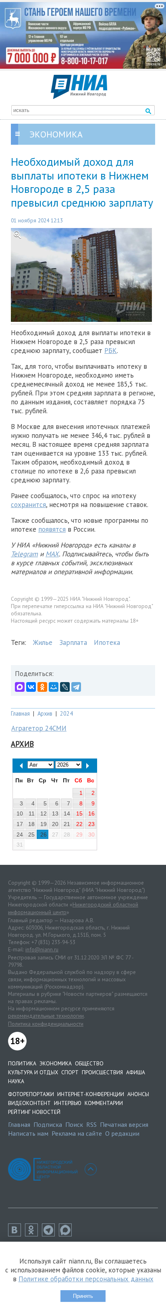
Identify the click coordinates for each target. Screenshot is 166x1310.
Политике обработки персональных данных (86, 1278)
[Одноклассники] (42, 687)
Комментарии (104, 1103)
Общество (89, 1063)
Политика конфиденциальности (45, 1023)
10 (20, 813)
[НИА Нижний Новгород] (79, 96)
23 (91, 824)
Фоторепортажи (31, 1094)
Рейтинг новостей (34, 1112)
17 (20, 824)
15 (79, 813)
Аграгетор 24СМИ (38, 728)
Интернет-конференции (90, 1094)
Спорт (70, 1072)
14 (67, 813)
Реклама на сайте (77, 1133)
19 (43, 824)
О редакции (122, 1133)
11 (32, 813)
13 (55, 813)
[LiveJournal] (65, 687)
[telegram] (50, 1234)
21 (67, 824)
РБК (110, 350)
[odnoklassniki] (33, 1234)
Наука (16, 1081)
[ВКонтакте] (31, 687)
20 (55, 824)
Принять (83, 1296)
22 (79, 824)
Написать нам (28, 1133)
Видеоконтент (29, 1103)
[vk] (16, 1234)
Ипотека (107, 642)
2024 (66, 713)
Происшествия (102, 1072)
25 (31, 834)
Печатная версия (124, 1124)
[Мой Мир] (53, 687)
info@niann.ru (41, 949)
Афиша (135, 1072)
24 (20, 834)
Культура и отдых (33, 1072)
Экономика (55, 1063)
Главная (20, 713)
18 (31, 824)
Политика (22, 1063)
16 (91, 813)
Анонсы (138, 1094)
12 (43, 813)
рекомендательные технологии (46, 1015)
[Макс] (67, 1234)
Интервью (67, 1103)
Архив (44, 713)
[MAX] (20, 687)
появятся (52, 529)
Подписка (47, 1124)
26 (43, 834)
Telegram (24, 553)
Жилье (42, 642)
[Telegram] (76, 687)
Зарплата (73, 642)
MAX (52, 553)
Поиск (74, 1124)
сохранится (28, 504)
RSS (91, 1124)
